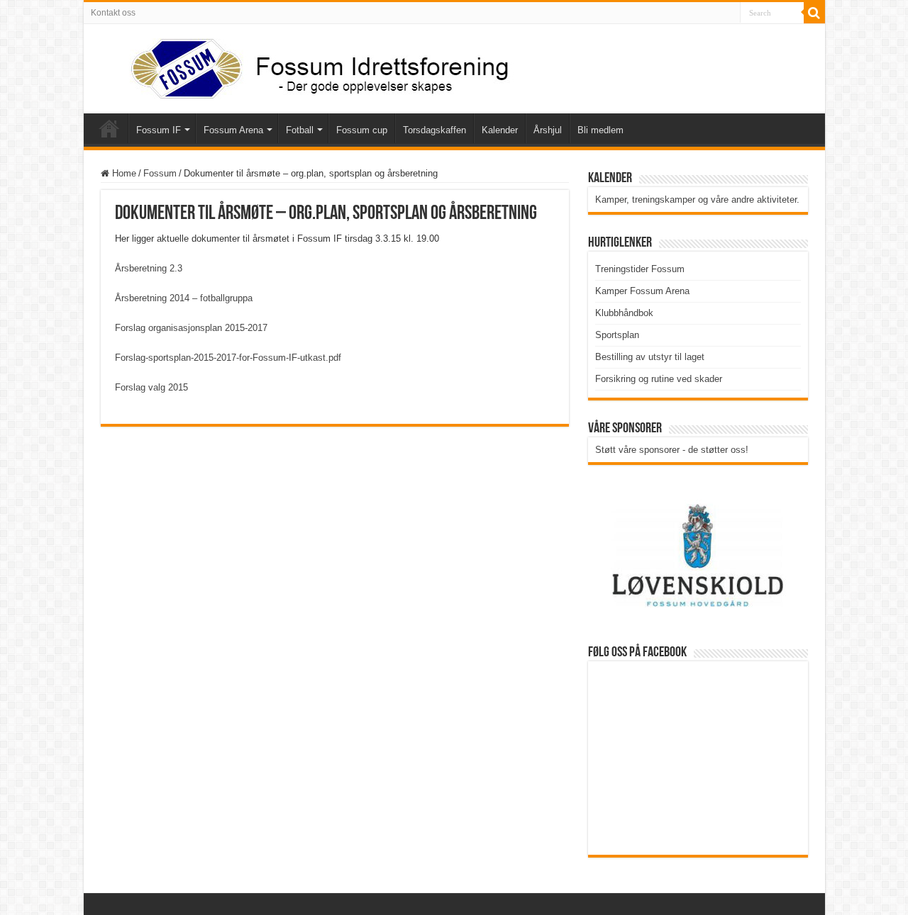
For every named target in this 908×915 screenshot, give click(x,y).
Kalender (500, 130)
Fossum (160, 173)
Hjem (109, 128)
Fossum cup (361, 130)
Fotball (300, 130)
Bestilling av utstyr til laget (649, 357)
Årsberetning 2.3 (148, 268)
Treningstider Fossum (640, 269)
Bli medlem (600, 130)
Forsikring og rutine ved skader (658, 379)
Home (122, 173)
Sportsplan (617, 335)
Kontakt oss (113, 13)
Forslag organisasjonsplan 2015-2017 (191, 327)
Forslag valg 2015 (151, 387)
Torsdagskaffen (434, 130)
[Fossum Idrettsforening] (307, 66)
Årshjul (547, 130)
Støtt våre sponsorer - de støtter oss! (671, 449)
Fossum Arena (233, 130)
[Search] (814, 12)
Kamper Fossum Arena (642, 291)
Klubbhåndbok (624, 313)
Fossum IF (158, 130)
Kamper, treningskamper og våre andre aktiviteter (696, 199)
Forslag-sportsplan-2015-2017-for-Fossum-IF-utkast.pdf (228, 357)
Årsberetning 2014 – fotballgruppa (184, 298)
